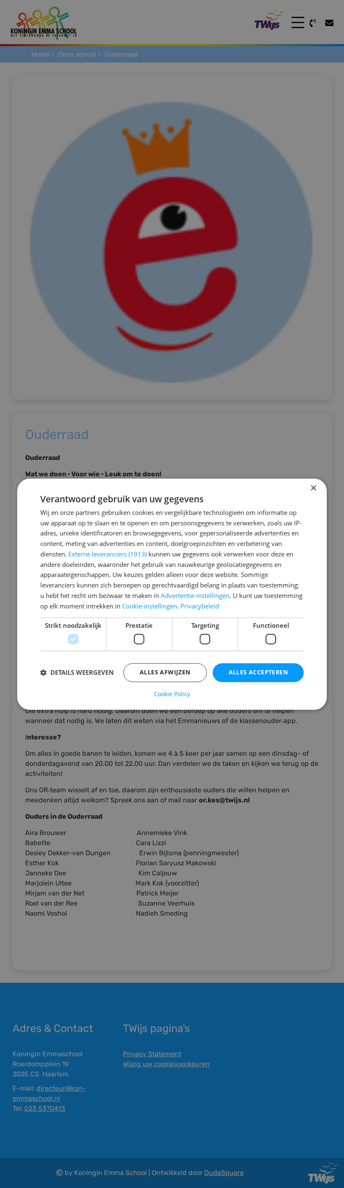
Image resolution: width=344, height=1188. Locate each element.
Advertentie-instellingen (195, 595)
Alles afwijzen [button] (165, 672)
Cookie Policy (172, 694)
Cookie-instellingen (149, 606)
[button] (77, 672)
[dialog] (172, 594)
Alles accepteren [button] (258, 672)
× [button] (313, 488)
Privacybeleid (199, 606)
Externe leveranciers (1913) (107, 554)
